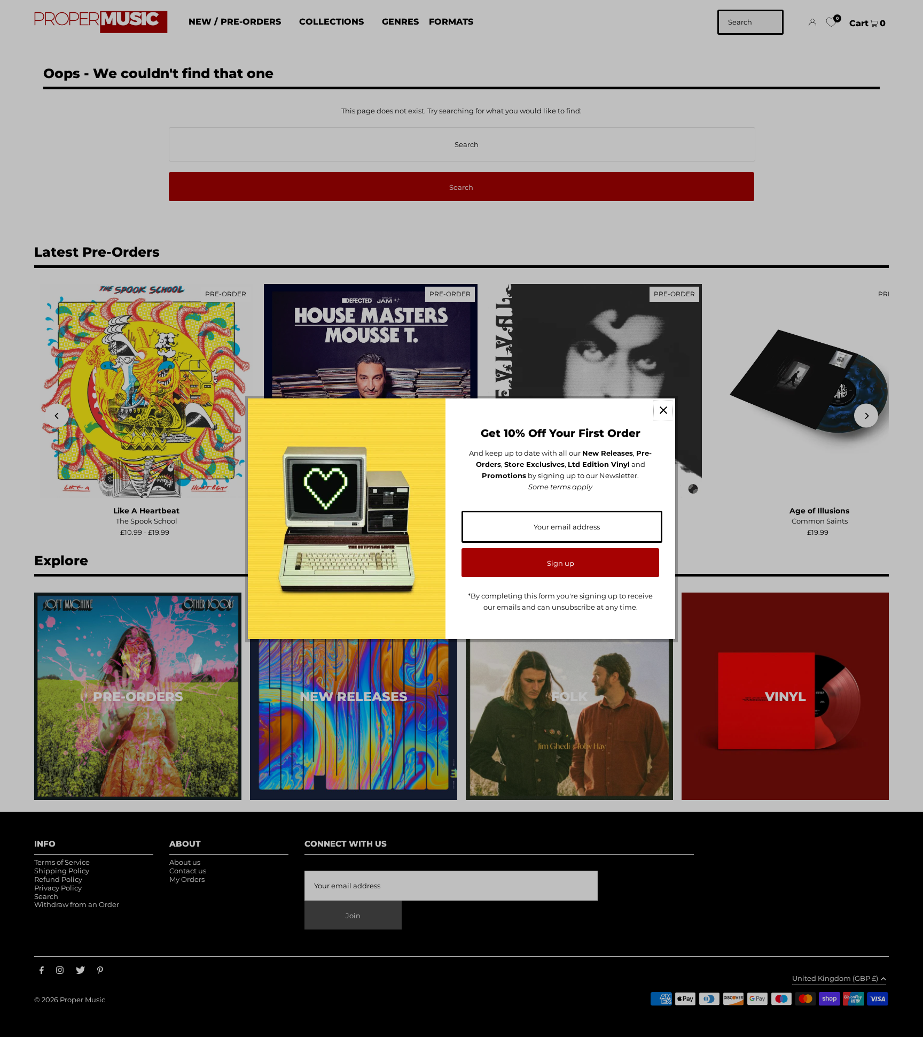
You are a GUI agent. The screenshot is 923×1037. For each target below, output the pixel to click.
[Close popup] (663, 410)
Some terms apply (560, 486)
